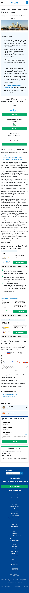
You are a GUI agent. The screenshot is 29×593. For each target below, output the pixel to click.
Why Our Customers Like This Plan (11, 266)
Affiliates (14, 562)
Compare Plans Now (15, 486)
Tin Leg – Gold (6, 155)
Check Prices (20, 262)
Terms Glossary (14, 553)
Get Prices (14, 114)
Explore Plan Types (14, 506)
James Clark (9, 15)
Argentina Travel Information (10, 394)
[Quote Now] (21, 473)
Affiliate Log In (14, 564)
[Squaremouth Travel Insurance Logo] (14, 2)
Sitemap (26, 586)
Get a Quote (14, 504)
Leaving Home (7, 422)
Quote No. (9, 470)
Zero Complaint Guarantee (14, 535)
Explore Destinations (14, 515)
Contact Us (14, 533)
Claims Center (14, 551)
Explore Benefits (14, 513)
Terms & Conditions (5, 586)
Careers (14, 531)
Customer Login (14, 555)
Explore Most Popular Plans (14, 518)
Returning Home (7, 427)
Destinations (5, 7)
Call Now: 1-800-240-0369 (14, 490)
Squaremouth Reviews (14, 538)
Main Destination (7, 432)
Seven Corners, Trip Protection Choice (13, 159)
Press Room (14, 528)
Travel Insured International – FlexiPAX (12, 157)
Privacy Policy (17, 586)
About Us (14, 524)
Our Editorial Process (14, 540)
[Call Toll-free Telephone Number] (27, 2)
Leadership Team (14, 526)
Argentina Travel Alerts (9, 396)
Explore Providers (14, 508)
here (5, 241)
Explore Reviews (14, 511)
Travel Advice (15, 546)
